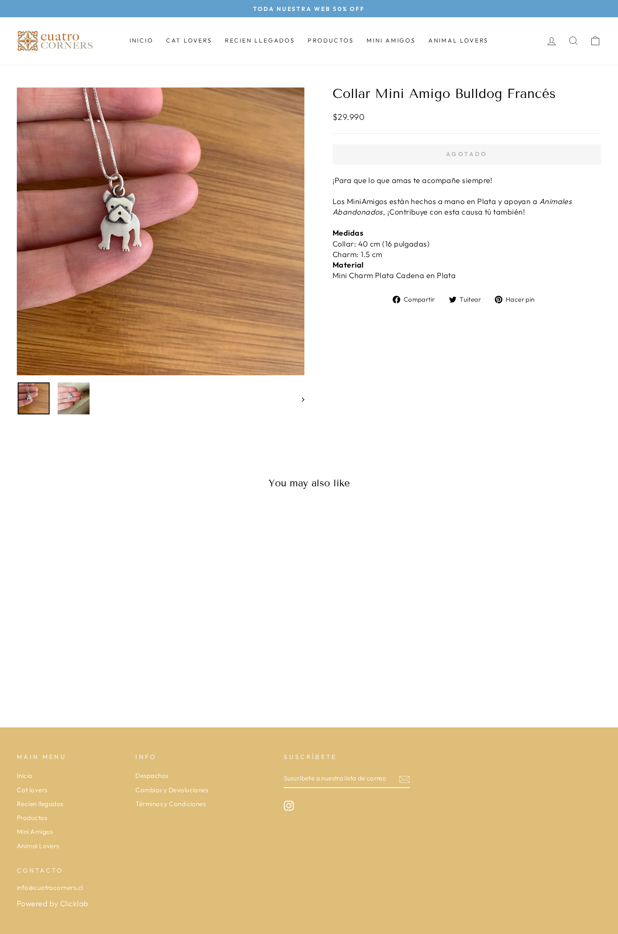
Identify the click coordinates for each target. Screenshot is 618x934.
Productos (331, 40)
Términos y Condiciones (170, 804)
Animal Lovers (458, 40)
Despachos (151, 776)
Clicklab (74, 903)
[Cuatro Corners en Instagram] (289, 806)
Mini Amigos (391, 40)
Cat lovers (189, 40)
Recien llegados (260, 40)
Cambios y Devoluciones (171, 790)
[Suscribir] (404, 779)
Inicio (141, 40)
